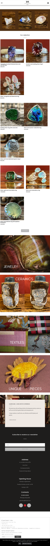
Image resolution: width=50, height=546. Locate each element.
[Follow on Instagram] (21, 505)
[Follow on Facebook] (29, 505)
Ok (19, 543)
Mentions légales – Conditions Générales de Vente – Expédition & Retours (21, 528)
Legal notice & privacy (7, 534)
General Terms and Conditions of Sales (12, 532)
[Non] (48, 542)
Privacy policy (27, 543)
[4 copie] (25, 31)
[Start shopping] (48, 3)
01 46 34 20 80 (25, 495)
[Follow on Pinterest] (25, 505)
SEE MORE (25, 230)
